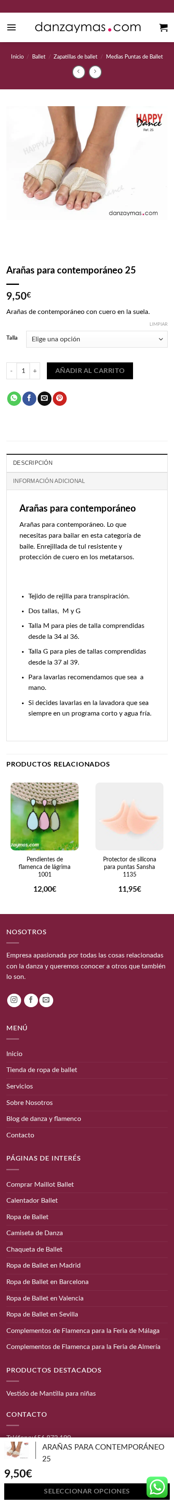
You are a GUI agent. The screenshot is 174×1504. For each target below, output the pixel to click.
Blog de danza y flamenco (43, 1118)
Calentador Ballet (32, 1200)
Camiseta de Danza (34, 1233)
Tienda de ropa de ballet (41, 1070)
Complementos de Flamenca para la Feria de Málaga (83, 1330)
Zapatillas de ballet (76, 56)
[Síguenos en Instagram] (14, 1000)
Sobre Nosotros (29, 1102)
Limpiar (159, 324)
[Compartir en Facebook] (29, 398)
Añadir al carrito (90, 371)
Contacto (20, 1135)
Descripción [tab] (32, 463)
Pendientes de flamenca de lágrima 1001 (45, 867)
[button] (11, 27)
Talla (12, 338)
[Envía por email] (45, 398)
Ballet (39, 56)
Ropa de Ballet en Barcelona (47, 1282)
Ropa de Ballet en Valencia (45, 1298)
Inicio (17, 56)
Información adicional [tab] (49, 481)
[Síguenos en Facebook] (31, 1000)
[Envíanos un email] (46, 1000)
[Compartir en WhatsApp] (14, 398)
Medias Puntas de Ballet (134, 56)
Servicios (19, 1086)
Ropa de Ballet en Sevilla (42, 1314)
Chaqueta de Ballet (34, 1249)
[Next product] (78, 71)
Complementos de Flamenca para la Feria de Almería (83, 1346)
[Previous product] (95, 71)
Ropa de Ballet (27, 1216)
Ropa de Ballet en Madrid (43, 1265)
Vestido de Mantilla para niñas (51, 1393)
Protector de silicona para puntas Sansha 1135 (129, 867)
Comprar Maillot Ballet (40, 1184)
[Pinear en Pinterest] (60, 398)
